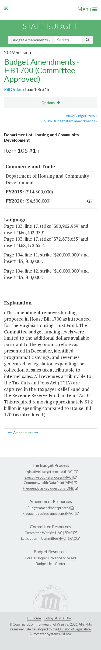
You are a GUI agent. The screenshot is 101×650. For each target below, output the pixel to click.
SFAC (69, 533)
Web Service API (63, 558)
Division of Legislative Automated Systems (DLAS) (60, 631)
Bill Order (13, 89)
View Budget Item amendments (70, 121)
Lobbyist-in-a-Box (57, 618)
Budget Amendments (30, 40)
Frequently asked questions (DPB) (48, 488)
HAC (58, 533)
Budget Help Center (50, 563)
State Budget (50, 26)
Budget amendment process (48, 508)
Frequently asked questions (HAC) (49, 513)
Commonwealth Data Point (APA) (48, 482)
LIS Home (34, 618)
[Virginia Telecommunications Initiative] (36, 433)
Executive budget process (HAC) (49, 477)
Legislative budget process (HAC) (49, 471)
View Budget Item (81, 116)
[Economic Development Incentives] (10, 433)
